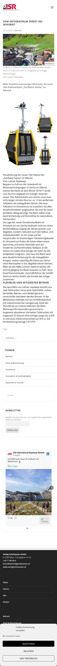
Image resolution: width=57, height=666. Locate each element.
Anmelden (12, 430)
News (5, 582)
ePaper (6, 602)
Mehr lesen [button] (13, 466)
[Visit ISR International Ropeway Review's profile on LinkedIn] (10, 454)
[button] (5, 488)
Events (6, 589)
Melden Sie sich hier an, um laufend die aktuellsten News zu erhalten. (29, 418)
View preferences (28, 658)
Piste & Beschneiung (15, 363)
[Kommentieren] (14, 520)
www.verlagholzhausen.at (14, 567)
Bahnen (18, 30)
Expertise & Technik (14, 382)
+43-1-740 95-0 (9, 560)
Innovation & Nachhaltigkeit (18, 376)
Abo (4, 595)
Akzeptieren (28, 643)
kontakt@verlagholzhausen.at (16, 563)
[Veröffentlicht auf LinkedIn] (47, 453)
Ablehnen (28, 651)
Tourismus (10, 369)
